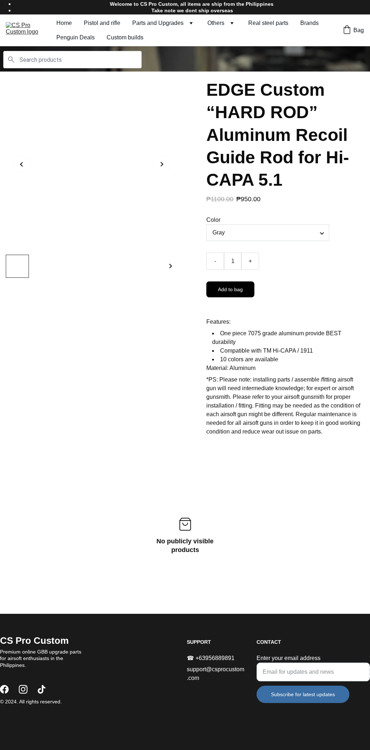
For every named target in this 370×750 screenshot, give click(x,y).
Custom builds (125, 37)
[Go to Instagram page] (23, 689)
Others (215, 23)
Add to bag (230, 289)
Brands (309, 23)
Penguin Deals (75, 37)
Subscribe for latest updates (303, 694)
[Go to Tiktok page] (41, 689)
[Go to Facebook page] (4, 689)
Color (213, 220)
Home (64, 23)
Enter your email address (288, 658)
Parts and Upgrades (158, 23)
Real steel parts (268, 23)
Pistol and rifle (102, 23)
